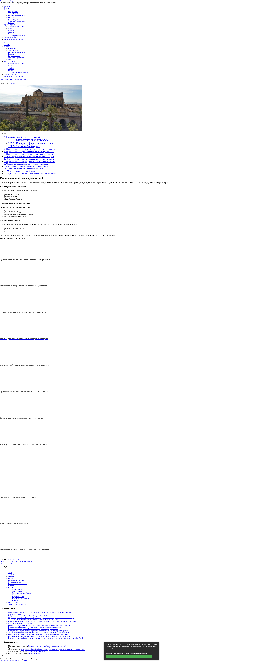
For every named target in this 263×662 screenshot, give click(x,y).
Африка (11, 32)
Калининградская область (17, 15)
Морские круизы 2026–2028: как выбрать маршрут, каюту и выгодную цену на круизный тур (41, 618)
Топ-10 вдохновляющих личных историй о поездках (29, 156)
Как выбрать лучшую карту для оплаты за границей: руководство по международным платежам (42, 621)
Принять (129, 657)
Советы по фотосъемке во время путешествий (26, 164)
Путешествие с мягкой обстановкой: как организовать (30, 173)
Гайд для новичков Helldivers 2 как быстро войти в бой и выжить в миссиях (35, 616)
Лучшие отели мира (15, 582)
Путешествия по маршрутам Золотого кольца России (29, 161)
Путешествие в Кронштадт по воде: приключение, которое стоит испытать (34, 627)
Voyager (12, 83)
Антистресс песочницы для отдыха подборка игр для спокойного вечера (33, 619)
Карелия (11, 17)
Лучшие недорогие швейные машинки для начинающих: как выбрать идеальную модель (39, 632)
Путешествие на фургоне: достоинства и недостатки (29, 154)
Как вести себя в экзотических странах (23, 169)
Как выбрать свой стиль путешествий (22, 137)
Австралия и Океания (16, 26)
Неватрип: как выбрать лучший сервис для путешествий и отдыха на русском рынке (38, 631)
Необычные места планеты (13, 39)
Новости (11, 586)
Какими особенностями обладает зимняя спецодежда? (47, 646)
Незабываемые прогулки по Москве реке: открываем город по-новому (33, 629)
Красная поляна (34, 653)
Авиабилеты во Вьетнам (36, 651)
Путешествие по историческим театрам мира (17, 561)
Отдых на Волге (14, 19)
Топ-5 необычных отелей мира (19, 171)
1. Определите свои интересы (28, 139)
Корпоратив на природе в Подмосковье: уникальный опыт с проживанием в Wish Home (39, 636)
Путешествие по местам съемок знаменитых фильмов (29, 149)
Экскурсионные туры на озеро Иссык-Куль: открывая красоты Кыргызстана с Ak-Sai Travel (53, 650)
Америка (11, 30)
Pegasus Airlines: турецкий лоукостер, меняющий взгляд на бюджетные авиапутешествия (39, 634)
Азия (10, 28)
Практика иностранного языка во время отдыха (16, 563)
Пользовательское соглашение (10, 660)
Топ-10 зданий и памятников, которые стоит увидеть (29, 159)
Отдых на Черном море (16, 21)
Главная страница (6, 79)
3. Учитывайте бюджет (24, 146)
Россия (6, 10)
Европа (10, 34)
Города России (13, 12)
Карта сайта (26, 660)
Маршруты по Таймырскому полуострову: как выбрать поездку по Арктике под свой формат (41, 612)
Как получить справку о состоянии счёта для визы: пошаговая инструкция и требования (39, 625)
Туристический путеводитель (10, 1)
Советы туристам (10, 37)
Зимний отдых (13, 13)
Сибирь (11, 23)
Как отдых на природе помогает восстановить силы (28, 166)
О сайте (7, 8)
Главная (7, 6)
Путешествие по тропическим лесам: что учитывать (29, 151)
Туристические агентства (17, 604)
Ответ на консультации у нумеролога (21, 623)
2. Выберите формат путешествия (30, 143)
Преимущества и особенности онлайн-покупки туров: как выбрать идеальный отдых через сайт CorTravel (45, 638)
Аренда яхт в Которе (15, 614)
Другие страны (9, 25)
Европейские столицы (20, 36)
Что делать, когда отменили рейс (39, 648)
